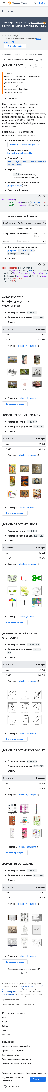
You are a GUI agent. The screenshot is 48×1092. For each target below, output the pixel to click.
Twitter (5, 1030)
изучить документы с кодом (24, 144)
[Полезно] (37, 60)
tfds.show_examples (28, 346)
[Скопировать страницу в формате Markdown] (35, 65)
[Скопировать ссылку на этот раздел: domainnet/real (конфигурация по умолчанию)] (22, 306)
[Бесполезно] (41, 60)
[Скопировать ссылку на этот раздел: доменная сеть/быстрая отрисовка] (20, 638)
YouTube (6, 1035)
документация (14, 185)
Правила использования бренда (16, 1059)
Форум (5, 1022)
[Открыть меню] (4, 3)
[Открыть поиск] (35, 3)
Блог (4, 1017)
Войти (42, 3)
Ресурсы (18, 54)
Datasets (7, 11)
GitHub (5, 1026)
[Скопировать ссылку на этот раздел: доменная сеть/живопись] (42, 415)
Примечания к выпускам (13, 1051)
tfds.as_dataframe (27, 398)
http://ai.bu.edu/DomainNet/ (20, 153)
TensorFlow (6, 54)
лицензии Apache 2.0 (10, 992)
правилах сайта (8, 994)
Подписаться (39, 1079)
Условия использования (13, 1073)
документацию (18, 26)
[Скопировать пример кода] (44, 196)
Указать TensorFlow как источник (16, 1063)
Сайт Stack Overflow (11, 1055)
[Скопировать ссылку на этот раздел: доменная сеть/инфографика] (4, 754)
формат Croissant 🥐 (37, 23)
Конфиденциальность (36, 1073)
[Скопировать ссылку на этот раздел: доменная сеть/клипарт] (40, 524)
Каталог (38, 54)
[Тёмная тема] (39, 196)
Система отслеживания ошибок (16, 1046)
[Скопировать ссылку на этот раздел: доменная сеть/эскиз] (36, 863)
